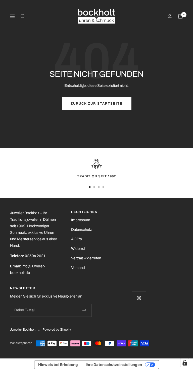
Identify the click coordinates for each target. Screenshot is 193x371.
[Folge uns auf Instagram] (139, 298)
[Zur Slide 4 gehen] (103, 187)
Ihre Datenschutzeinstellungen (114, 364)
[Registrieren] (84, 310)
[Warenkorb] (180, 16)
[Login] (169, 16)
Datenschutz (81, 230)
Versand (78, 268)
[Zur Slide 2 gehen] (94, 187)
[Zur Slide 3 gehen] (99, 187)
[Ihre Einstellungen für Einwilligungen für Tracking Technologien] (184, 362)
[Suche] (23, 16)
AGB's (76, 239)
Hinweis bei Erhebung (58, 364)
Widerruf (78, 249)
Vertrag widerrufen (86, 258)
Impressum (80, 220)
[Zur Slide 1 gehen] (89, 187)
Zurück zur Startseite (97, 103)
